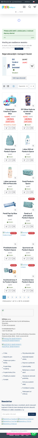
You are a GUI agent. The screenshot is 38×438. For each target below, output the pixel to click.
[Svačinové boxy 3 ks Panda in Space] (10, 271)
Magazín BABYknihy (11, 340)
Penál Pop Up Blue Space (10, 214)
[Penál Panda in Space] (28, 172)
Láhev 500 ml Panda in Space (28, 150)
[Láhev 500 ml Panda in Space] (28, 140)
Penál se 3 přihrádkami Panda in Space (28, 215)
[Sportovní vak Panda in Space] (28, 238)
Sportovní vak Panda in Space (28, 249)
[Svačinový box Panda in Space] (28, 271)
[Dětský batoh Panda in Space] (10, 140)
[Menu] (24, 7)
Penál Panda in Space (28, 182)
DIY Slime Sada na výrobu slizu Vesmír (28, 111)
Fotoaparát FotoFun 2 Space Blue (9, 111)
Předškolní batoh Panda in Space (10, 249)
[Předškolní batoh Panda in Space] (10, 238)
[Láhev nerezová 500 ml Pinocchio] (10, 172)
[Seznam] (8, 86)
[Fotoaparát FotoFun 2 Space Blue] (10, 100)
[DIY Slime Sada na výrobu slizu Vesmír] (28, 100)
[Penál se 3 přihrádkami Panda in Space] (28, 204)
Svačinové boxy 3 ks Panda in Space (10, 281)
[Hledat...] (29, 7)
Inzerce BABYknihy (11, 346)
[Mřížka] (4, 86)
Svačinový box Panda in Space (28, 281)
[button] (15, 105)
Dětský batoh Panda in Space (10, 150)
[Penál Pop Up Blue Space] (10, 204)
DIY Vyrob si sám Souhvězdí (16, 63)
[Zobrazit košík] (35, 7)
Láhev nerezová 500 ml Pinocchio (10, 182)
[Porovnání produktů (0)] (13, 86)
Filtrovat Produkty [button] (20, 432)
